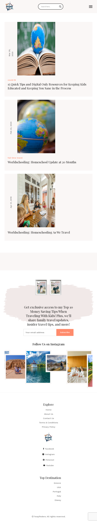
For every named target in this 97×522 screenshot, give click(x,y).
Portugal (57, 492)
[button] (90, 6)
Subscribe (65, 332)
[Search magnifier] (60, 6)
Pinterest (50, 460)
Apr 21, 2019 (11, 202)
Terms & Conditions (48, 423)
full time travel (15, 158)
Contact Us (48, 418)
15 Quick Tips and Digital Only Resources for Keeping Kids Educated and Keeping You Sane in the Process (47, 86)
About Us (48, 414)
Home (49, 410)
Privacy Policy (48, 427)
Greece (57, 483)
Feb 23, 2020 (11, 127)
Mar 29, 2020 (11, 52)
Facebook (49, 449)
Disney (58, 500)
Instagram (50, 454)
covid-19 (12, 80)
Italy (59, 496)
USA (59, 487)
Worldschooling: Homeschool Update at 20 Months (42, 162)
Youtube (50, 465)
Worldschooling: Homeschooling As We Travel (39, 232)
